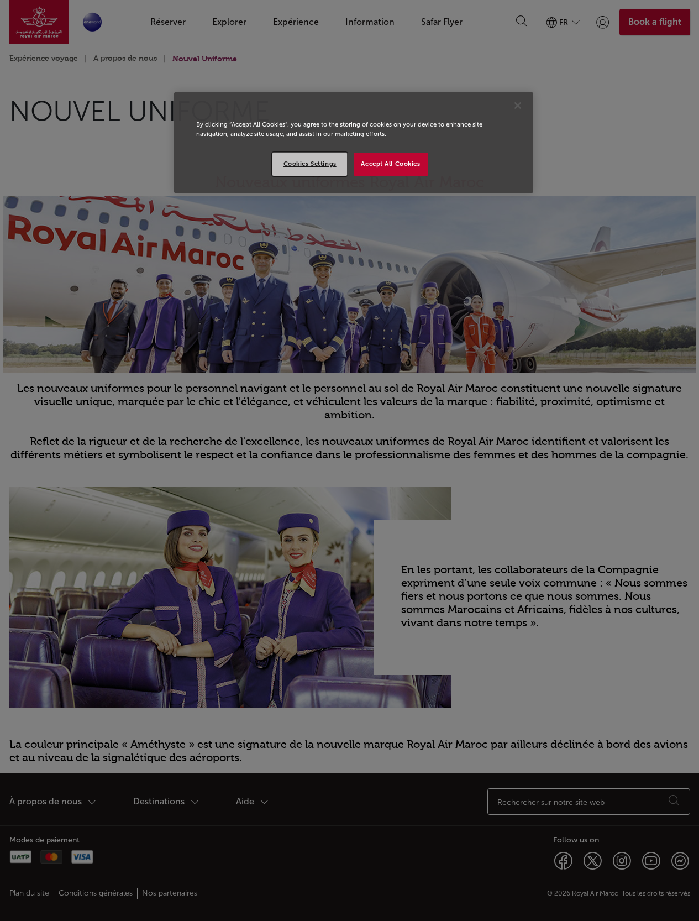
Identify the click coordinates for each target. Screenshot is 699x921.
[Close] (518, 105)
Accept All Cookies (390, 164)
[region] (353, 142)
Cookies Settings (310, 164)
